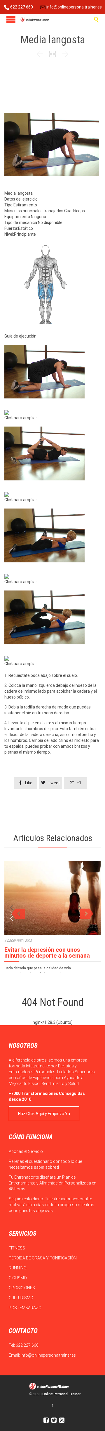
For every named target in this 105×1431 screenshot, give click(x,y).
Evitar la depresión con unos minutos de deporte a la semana (47, 952)
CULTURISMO (21, 1297)
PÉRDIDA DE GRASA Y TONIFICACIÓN (43, 1258)
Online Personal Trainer (61, 1394)
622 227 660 (21, 7)
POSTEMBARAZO (25, 1307)
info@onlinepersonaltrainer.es (74, 7)
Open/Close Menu (11, 19)
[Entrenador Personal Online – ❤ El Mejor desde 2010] (35, 19)
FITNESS (17, 1248)
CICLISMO (18, 1278)
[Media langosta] (51, 371)
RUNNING (18, 1268)
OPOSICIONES (22, 1287)
